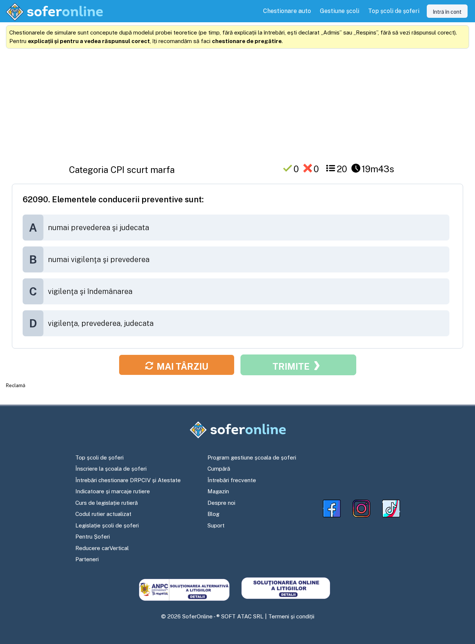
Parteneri (87, 559)
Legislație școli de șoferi (107, 525)
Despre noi (221, 503)
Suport (216, 525)
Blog (213, 514)
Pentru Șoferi (92, 536)
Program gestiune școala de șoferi (251, 457)
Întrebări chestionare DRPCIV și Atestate (128, 480)
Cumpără (218, 468)
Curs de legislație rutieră (106, 503)
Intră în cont (447, 12)
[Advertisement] (237, 104)
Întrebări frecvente (231, 480)
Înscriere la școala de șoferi (111, 468)
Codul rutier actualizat (103, 514)
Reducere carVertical (102, 548)
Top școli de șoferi (99, 457)
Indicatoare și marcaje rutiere (112, 491)
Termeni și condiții (291, 616)
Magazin (218, 491)
